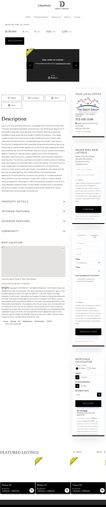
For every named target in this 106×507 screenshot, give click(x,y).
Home (5, 321)
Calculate (88, 403)
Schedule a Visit (95, 236)
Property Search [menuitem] (40, 17)
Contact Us (79, 131)
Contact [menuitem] (77, 17)
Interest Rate (82, 391)
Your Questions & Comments (87, 276)
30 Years (81, 368)
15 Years (93, 368)
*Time (77, 267)
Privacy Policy (78, 341)
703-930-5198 (84, 119)
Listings (13, 321)
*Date (77, 259)
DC (19, 321)
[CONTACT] (14, 41)
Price (78, 373)
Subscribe (88, 209)
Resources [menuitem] (56, 17)
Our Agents (87, 131)
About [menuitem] (67, 17)
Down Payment (82, 382)
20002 (49, 321)
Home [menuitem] (28, 17)
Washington (28, 321)
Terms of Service (87, 341)
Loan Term (81, 366)
